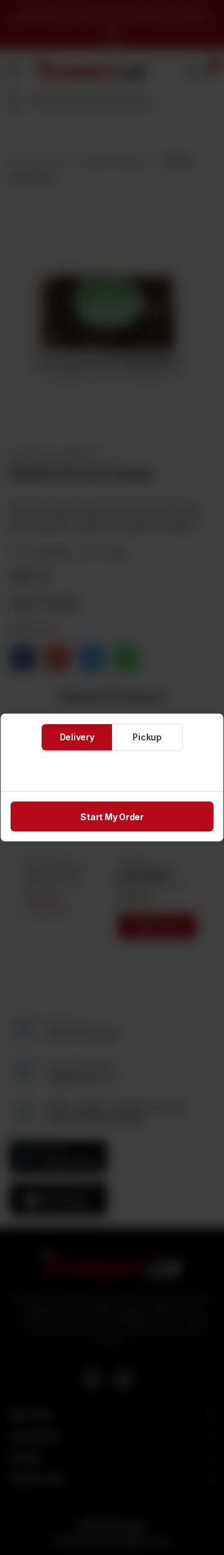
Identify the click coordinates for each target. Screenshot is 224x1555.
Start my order (112, 816)
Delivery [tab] (77, 737)
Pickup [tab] (147, 737)
